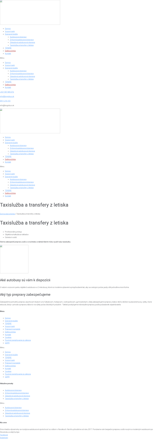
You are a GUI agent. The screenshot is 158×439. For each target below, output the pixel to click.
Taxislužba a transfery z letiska (22, 45)
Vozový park (10, 31)
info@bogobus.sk (7, 96)
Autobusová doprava (18, 37)
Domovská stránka (7, 214)
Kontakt (8, 54)
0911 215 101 (5, 101)
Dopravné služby (11, 34)
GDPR (7, 343)
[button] (79, 58)
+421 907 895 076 (7, 92)
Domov (8, 29)
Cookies (8, 337)
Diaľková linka (10, 51)
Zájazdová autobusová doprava (22, 42)
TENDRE (8, 48)
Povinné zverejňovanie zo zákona (18, 340)
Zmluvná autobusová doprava (22, 40)
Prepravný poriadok (12, 329)
